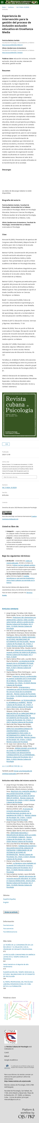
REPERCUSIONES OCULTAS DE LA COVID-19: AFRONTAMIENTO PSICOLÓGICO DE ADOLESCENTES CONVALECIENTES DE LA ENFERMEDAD (21, 751)
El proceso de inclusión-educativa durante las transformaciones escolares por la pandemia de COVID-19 (19, 812)
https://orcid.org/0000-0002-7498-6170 (12, 45)
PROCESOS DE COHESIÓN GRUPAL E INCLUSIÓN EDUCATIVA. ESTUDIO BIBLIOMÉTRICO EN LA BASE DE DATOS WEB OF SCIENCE (21, 794)
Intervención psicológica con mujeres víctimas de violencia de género (21, 651)
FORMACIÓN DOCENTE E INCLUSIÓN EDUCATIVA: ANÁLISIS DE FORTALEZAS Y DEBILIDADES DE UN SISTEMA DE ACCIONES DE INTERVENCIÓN (21, 850)
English (6, 902)
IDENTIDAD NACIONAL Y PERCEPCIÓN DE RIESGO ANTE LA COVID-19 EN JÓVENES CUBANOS (21, 835)
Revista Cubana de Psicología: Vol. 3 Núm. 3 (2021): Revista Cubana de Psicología (20, 720)
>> (22, 766)
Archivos (11, 7)
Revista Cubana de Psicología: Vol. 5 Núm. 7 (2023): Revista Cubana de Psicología (21, 817)
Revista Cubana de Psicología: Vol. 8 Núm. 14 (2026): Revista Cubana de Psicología (19, 885)
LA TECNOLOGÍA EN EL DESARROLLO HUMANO (21, 701)
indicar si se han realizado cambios (24, 565)
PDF (6, 444)
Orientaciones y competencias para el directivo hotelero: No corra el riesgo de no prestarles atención (21, 690)
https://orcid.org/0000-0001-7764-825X (12, 52)
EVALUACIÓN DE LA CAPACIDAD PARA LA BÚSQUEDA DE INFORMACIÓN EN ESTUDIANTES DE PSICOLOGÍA (20, 715)
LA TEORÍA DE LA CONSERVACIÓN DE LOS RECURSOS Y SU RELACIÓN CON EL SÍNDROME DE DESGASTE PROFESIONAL (18, 947)
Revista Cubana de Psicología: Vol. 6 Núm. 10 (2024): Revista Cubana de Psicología (21, 683)
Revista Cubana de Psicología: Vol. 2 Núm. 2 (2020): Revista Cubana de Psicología (19, 839)
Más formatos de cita (10, 477)
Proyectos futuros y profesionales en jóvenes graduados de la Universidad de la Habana (21, 678)
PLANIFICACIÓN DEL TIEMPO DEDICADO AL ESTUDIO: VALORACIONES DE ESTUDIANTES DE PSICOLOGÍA (21, 639)
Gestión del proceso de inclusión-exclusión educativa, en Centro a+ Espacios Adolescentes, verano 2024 (21, 878)
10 (18, 766)
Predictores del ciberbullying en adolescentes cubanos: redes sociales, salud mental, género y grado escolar (21, 619)
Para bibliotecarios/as (10, 932)
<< (3, 766)
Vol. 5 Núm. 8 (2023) (22, 7)
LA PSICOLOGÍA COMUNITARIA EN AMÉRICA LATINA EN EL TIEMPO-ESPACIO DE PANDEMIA (19, 957)
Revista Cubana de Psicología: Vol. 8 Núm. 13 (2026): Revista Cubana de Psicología (19, 626)
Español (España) (9, 899)
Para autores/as (8, 928)
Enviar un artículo (11, 912)
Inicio (4, 7)
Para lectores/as (8, 925)
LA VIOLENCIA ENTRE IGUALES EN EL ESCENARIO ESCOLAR (20, 662)
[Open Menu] (2, 2)
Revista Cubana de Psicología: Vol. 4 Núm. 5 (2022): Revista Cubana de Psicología (20, 643)
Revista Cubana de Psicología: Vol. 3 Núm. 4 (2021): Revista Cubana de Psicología (19, 667)
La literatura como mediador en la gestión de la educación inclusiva (21, 864)
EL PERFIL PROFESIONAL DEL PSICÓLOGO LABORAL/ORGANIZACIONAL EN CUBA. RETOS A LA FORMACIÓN (18, 984)
